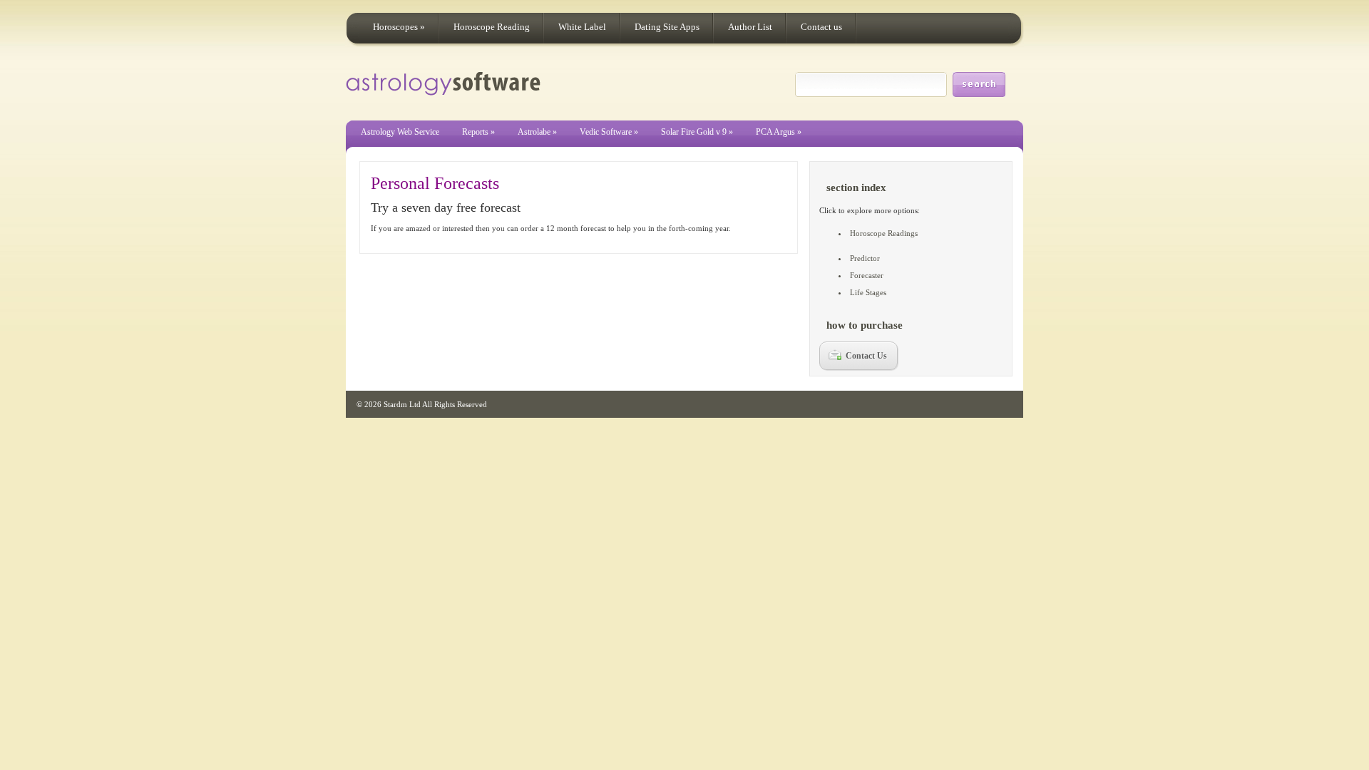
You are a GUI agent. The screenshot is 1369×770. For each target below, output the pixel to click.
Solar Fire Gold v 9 (697, 132)
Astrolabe (537, 132)
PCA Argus (778, 132)
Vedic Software (609, 132)
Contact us (821, 26)
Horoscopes (399, 26)
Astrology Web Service (400, 132)
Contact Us (866, 356)
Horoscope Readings (884, 233)
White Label (582, 26)
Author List (750, 26)
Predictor (865, 258)
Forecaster (866, 275)
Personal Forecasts (435, 183)
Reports (478, 132)
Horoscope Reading (491, 26)
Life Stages (868, 292)
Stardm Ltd (402, 404)
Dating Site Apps (667, 26)
